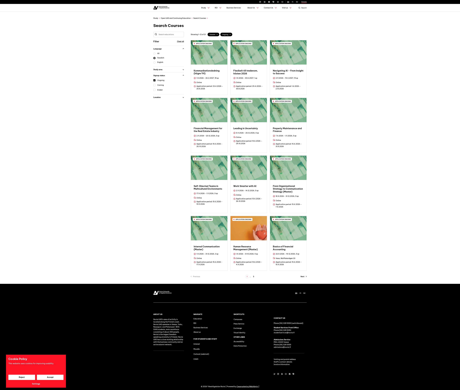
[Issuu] (273, 2)
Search (304, 8)
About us (197, 332)
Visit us (285, 8)
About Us (251, 8)
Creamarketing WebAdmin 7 (248, 386)
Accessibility (239, 341)
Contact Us (268, 8)
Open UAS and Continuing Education (176, 18)
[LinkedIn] (265, 2)
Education (197, 319)
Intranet (196, 344)
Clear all (180, 41)
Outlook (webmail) (201, 354)
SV (297, 2)
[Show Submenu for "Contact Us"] (275, 7)
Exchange (238, 328)
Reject (22, 377)
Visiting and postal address (285, 359)
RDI (216, 8)
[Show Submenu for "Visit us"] (290, 7)
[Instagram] (260, 2)
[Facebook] (269, 2)
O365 (195, 359)
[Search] (155, 34)
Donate (304, 2)
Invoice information (282, 364)
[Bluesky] (278, 2)
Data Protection (240, 346)
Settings (36, 384)
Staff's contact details (283, 362)
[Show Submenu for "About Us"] (257, 7)
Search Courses (199, 18)
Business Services (234, 8)
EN (288, 2)
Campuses (238, 319)
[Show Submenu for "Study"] (208, 7)
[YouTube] (282, 2)
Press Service (239, 324)
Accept (50, 377)
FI (292, 2)
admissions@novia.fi (282, 347)
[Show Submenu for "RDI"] (220, 7)
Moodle (196, 349)
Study (203, 8)
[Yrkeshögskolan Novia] (161, 7)
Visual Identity (239, 333)
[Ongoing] (230, 34)
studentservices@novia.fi (284, 333)
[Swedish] (217, 34)
